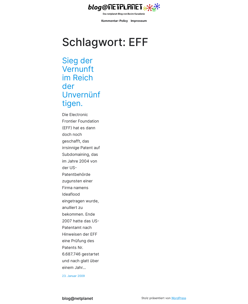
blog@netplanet (77, 298)
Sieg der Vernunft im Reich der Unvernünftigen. (81, 82)
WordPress (178, 298)
